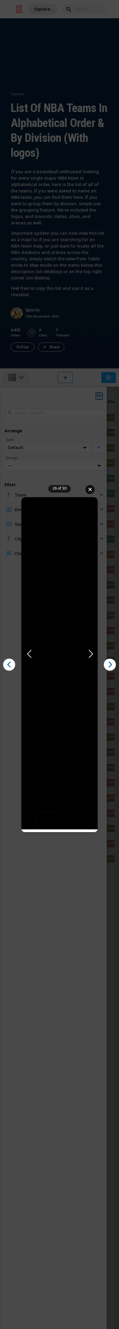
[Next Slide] (90, 654)
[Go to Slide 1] (46, 820)
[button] (59, 654)
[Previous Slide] (28, 654)
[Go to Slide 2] (72, 820)
